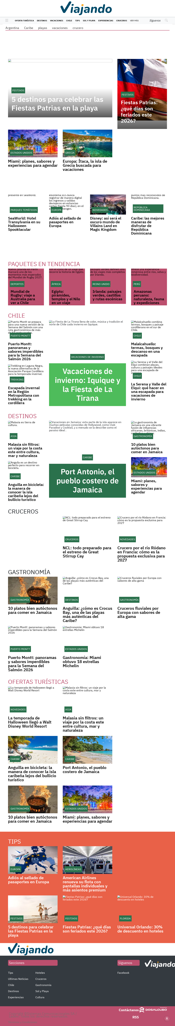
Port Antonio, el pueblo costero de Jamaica (87, 480)
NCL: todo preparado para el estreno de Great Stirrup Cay (87, 552)
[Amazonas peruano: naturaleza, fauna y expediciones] (149, 279)
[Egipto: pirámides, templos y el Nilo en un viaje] (67, 279)
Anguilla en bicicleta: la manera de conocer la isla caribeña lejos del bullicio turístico (26, 492)
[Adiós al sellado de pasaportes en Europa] (67, 205)
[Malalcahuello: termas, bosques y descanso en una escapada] (149, 330)
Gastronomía (43, 985)
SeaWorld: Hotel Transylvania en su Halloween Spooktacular (24, 224)
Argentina (12, 28)
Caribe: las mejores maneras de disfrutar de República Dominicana (147, 226)
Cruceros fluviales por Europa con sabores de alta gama (138, 612)
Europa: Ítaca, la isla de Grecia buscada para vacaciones (85, 165)
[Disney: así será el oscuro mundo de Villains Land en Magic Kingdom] (108, 205)
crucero (78, 28)
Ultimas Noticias (18, 979)
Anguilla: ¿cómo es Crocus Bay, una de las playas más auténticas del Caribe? (87, 614)
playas (42, 28)
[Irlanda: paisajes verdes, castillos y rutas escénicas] (108, 279)
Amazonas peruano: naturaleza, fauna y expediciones (149, 297)
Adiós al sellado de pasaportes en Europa (65, 222)
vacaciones (60, 28)
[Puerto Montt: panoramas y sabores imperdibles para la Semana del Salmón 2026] (26, 330)
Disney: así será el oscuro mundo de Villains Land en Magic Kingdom (105, 224)
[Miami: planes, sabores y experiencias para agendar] (149, 467)
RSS (135, 1017)
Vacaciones (56, 20)
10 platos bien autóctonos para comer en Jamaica (147, 448)
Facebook (123, 972)
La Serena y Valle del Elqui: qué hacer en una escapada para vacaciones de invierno (148, 391)
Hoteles (40, 972)
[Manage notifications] (167, 1018)
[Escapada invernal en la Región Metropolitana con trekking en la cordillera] (26, 374)
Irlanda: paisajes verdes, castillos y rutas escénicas (107, 295)
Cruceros (121, 20)
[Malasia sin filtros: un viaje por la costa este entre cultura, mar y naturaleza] (26, 431)
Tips (77, 20)
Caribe (28, 28)
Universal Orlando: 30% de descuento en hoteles (140, 929)
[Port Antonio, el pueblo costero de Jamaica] (87, 442)
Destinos (42, 20)
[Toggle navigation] (6, 20)
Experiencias (105, 20)
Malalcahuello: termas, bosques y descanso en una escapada (147, 349)
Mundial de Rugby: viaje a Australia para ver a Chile (23, 297)
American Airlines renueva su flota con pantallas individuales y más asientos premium (85, 884)
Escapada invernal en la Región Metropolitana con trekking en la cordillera (24, 395)
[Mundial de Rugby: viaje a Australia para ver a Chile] (26, 279)
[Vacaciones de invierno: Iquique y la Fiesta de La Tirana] (87, 341)
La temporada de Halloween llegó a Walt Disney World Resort (29, 722)
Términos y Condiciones (22, 1022)
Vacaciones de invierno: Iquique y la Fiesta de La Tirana (87, 384)
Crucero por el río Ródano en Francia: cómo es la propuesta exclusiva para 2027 (141, 554)
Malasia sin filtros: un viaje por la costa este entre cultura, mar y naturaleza (25, 450)
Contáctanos (129, 1010)
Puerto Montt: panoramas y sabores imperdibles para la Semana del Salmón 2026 (25, 351)
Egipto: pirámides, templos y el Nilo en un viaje (66, 297)
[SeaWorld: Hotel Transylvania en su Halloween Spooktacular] (26, 205)
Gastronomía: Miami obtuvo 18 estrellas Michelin (82, 661)
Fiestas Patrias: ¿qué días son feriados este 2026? (139, 111)
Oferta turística (24, 20)
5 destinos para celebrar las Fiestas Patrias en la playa (57, 103)
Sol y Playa (89, 20)
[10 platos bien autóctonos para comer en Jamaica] (149, 431)
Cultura (39, 997)
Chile (69, 20)
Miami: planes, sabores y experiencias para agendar (33, 163)
